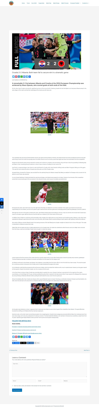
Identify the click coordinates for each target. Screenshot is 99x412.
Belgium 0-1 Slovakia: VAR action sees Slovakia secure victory (27, 333)
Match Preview (64, 3)
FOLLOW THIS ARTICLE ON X (21, 321)
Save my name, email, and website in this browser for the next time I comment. (32, 385)
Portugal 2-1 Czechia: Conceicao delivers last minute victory (26, 326)
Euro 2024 (34, 3)
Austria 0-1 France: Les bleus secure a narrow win (24, 330)
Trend (28, 3)
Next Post (87, 350)
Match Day (48, 3)
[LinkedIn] (2, 206)
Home (23, 3)
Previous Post (13, 350)
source (49, 134)
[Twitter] (2, 203)
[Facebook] (2, 199)
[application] (79, 3)
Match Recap (56, 3)
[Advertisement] (49, 20)
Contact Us (85, 3)
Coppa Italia (41, 3)
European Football (74, 3)
